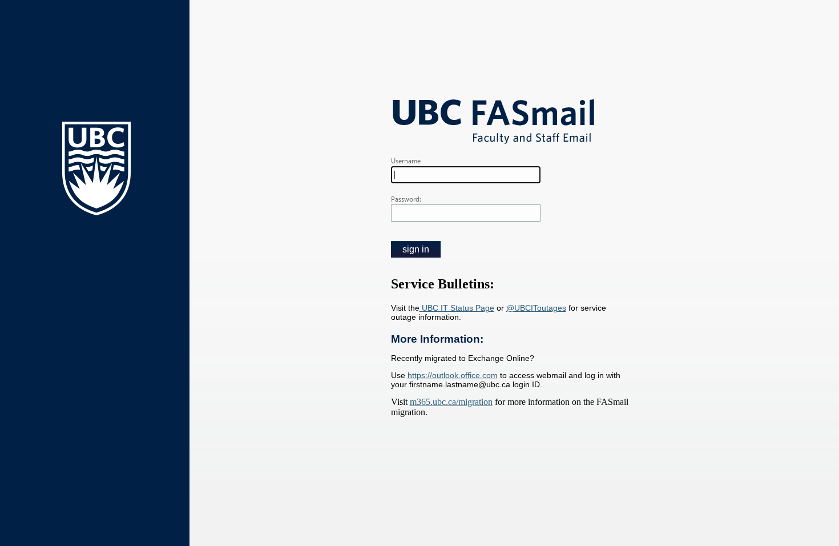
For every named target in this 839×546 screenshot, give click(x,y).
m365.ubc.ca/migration (451, 402)
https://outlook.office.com (453, 375)
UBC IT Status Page (457, 307)
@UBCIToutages (536, 307)
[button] (416, 249)
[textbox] (465, 174)
